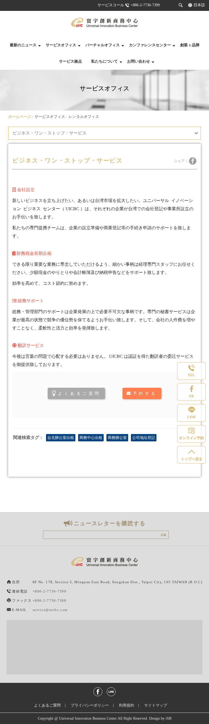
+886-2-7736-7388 (49, 600)
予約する (145, 393)
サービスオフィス (61, 45)
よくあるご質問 (79, 393)
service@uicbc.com (50, 610)
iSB (168, 718)
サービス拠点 (70, 61)
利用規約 (126, 705)
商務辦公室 (117, 438)
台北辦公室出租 (60, 438)
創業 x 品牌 (189, 45)
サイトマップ (155, 705)
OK (164, 535)
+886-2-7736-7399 (145, 5)
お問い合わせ (138, 61)
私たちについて (104, 61)
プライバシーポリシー (90, 705)
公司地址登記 (143, 438)
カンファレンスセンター (150, 45)
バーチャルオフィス (102, 45)
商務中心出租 (90, 438)
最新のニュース (23, 45)
